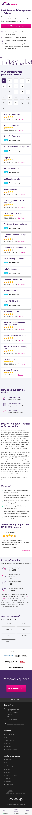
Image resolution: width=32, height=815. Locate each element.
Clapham (8, 623)
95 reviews (21, 284)
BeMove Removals (12, 179)
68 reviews (21, 162)
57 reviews (21, 207)
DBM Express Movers (13, 213)
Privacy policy (9, 781)
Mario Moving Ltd (11, 312)
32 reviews (21, 194)
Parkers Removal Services (15, 336)
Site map (8, 778)
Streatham (8, 629)
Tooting (23, 629)
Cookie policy (9, 784)
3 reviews (21, 340)
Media (7, 763)
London (8, 635)
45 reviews (21, 241)
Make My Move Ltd (12, 301)
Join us (8, 769)
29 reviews (21, 353)
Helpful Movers (10, 269)
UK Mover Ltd (9, 359)
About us (8, 760)
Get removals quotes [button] (15, 688)
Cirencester (23, 635)
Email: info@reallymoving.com (15, 724)
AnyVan (7, 157)
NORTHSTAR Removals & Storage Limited (14, 324)
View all (8, 641)
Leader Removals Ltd (13, 280)
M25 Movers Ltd (11, 291)
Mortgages (9, 746)
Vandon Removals (11, 370)
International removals (12, 750)
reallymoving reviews (11, 766)
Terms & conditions (11, 775)
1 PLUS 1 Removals (12, 114)
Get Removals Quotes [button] (16, 26)
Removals (8, 743)
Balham (23, 623)
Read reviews (26, 550)
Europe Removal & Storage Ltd (15, 236)
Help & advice (10, 740)
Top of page (15, 700)
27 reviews (21, 329)
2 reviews (21, 218)
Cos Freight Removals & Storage (14, 201)
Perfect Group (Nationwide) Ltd (15, 347)
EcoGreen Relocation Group (15, 224)
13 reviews (21, 252)
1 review (20, 119)
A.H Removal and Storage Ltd (16, 147)
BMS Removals (10, 190)
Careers (8, 772)
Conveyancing (10, 734)
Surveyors (8, 737)
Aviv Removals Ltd (11, 168)
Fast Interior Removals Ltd (15, 248)
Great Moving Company (14, 258)
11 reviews (21, 364)
